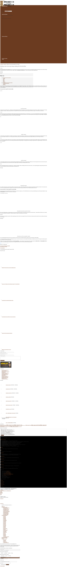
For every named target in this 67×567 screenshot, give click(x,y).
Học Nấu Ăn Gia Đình (4, 6)
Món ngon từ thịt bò (35, 425)
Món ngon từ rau (28, 425)
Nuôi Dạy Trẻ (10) (4, 378)
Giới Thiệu (1, 480)
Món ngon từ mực (23, 425)
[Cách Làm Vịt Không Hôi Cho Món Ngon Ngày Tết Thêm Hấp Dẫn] (13, 283)
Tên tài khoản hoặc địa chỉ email (4, 561)
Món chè (4, 32)
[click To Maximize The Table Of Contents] (1, 72)
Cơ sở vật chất (2, 484)
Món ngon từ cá (10, 425)
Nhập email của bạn (3, 433)
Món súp (4, 25)
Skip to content (2, 0)
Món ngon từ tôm (14, 426)
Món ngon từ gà (18, 425)
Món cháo (4, 24)
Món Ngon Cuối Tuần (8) (5, 376)
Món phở (4, 26)
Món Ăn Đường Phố (6, 12)
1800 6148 (1, 498)
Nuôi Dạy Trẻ (5, 62)
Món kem (4, 34)
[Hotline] (1, 502)
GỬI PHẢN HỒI (2, 360)
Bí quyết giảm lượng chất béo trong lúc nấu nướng (8, 316)
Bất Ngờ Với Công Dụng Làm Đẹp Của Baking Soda (8, 267)
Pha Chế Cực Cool (5, 9)
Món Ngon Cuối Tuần (6, 8)
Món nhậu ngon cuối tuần (3, 246)
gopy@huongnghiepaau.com (7, 473)
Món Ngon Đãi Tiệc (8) (5, 377)
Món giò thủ (5, 31)
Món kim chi (5, 29)
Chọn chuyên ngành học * (4, 431)
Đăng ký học (2, 483)
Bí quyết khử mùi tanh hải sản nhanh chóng (7, 300)
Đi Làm (6, 555)
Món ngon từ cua (3, 425)
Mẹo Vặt (4, 61)
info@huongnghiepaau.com (7, 474)
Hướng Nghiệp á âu (6, 542)
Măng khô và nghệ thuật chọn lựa (6, 349)
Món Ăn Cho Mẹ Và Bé (6, 10)
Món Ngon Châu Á (5, 11)
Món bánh (4, 20)
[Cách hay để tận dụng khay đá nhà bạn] (14, 332)
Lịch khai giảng (2, 481)
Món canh (4, 21)
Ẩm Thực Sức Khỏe (4, 58)
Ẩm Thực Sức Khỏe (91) (5, 370)
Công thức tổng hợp (6, 35)
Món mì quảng (5, 27)
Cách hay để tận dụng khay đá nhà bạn (7, 333)
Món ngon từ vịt (20, 426)
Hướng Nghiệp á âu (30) (5, 374)
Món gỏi (4, 28)
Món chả (4, 22)
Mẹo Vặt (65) (3, 375)
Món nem (4, 23)
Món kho (4, 15)
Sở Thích (9, 555)
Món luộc (4, 16)
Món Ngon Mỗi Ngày (4, 14)
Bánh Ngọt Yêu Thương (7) (5, 371)
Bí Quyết (4, 60)
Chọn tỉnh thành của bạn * (4, 434)
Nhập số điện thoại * (3, 430)
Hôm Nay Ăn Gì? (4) (4, 373)
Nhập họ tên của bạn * (4, 429)
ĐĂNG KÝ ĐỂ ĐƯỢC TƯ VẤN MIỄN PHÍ (5, 490)
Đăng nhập (7, 564)
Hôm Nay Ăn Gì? (5, 7)
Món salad (4, 30)
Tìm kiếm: (3, 11)
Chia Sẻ (3, 59)
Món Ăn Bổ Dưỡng (5, 13)
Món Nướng (5, 19)
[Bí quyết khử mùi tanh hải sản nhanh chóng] (13, 299)
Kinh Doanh (2, 555)
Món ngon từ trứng (7, 426)
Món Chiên (4, 18)
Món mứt (4, 33)
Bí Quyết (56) (3, 372)
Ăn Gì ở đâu (4, 539)
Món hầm (4, 17)
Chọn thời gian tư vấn (4, 432)
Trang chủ (3, 5)
